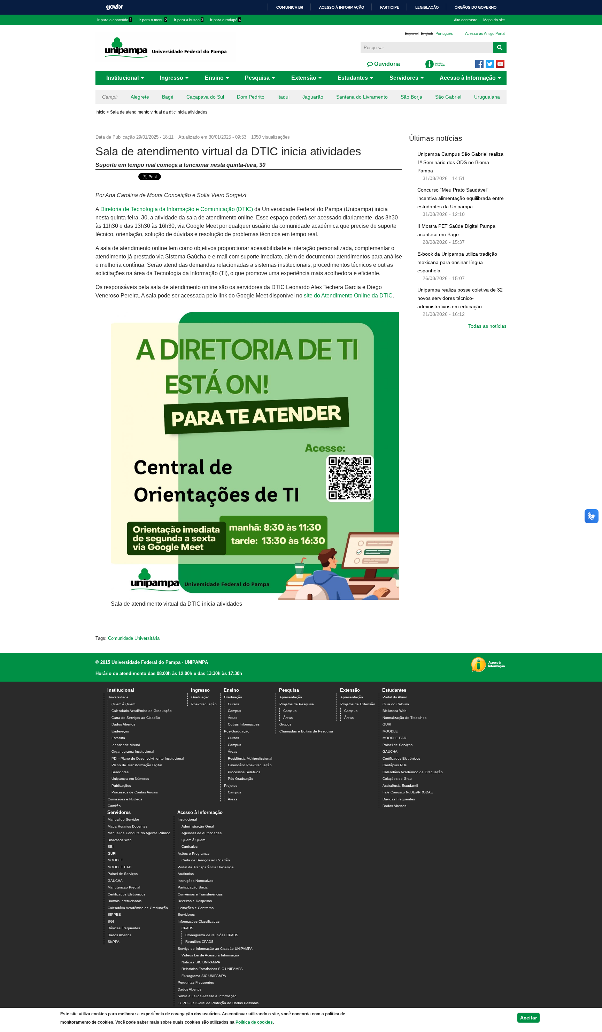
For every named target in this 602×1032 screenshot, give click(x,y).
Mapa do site (494, 20)
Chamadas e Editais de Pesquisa (306, 731)
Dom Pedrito (250, 97)
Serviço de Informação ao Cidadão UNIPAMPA (215, 948)
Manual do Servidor (123, 819)
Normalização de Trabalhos (404, 718)
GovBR (114, 7)
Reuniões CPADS (199, 942)
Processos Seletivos (244, 772)
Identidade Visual (125, 745)
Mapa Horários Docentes (127, 826)
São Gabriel (448, 97)
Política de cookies (254, 1022)
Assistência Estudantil (400, 785)
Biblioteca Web (395, 711)
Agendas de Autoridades (202, 833)
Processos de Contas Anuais (134, 792)
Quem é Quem (123, 704)
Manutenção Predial (124, 887)
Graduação (200, 697)
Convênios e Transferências (200, 894)
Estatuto (118, 738)
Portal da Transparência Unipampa (206, 867)
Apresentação (290, 697)
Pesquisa (257, 78)
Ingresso (171, 78)
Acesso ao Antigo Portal (485, 33)
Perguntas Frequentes (196, 982)
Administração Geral (198, 826)
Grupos (285, 724)
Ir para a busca (188, 20)
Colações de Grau (397, 779)
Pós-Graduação (204, 704)
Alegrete (140, 97)
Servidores (403, 78)
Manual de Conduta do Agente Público (139, 833)
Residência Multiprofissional (250, 758)
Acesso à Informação (468, 78)
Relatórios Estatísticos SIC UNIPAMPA (212, 969)
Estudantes (353, 78)
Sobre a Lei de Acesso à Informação (207, 996)
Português (444, 33)
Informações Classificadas (198, 921)
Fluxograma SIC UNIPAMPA (204, 976)
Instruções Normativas (195, 881)
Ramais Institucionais (124, 901)
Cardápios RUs (395, 765)
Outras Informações (244, 724)
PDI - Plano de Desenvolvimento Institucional (147, 758)
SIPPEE (114, 914)
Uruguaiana (487, 97)
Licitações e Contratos (196, 908)
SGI (111, 921)
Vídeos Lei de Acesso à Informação (210, 955)
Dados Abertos (123, 724)
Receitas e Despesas (195, 901)
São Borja (411, 97)
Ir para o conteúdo (114, 20)
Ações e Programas (193, 853)
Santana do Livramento (362, 97)
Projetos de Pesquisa (296, 704)
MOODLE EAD (394, 738)
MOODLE (390, 731)
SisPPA (113, 942)
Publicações (121, 785)
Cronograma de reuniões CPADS (211, 935)
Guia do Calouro (396, 704)
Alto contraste (465, 20)
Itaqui (283, 97)
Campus (234, 711)
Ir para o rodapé (225, 20)
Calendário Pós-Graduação (250, 765)
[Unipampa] (165, 47)
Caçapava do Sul (205, 97)
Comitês (114, 806)
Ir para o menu (153, 20)
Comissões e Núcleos (125, 799)
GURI (387, 724)
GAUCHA (390, 751)
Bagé (167, 97)
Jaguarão (312, 97)
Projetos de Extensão (357, 704)
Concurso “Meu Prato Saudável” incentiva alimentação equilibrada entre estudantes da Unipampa (460, 198)
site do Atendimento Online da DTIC (348, 295)
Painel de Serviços (397, 745)
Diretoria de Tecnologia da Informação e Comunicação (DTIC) (176, 209)
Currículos (190, 846)
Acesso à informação (341, 7)
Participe (389, 7)
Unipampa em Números (130, 779)
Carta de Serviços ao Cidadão (135, 718)
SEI (111, 846)
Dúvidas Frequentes (399, 799)
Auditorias (186, 874)
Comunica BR (289, 7)
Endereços (120, 731)
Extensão (303, 78)
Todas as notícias (487, 326)
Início (100, 112)
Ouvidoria (386, 64)
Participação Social (193, 887)
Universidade (118, 697)
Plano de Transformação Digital (136, 765)
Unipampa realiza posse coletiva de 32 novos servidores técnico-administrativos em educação (460, 298)
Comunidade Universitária (134, 638)
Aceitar (528, 1018)
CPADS (187, 928)
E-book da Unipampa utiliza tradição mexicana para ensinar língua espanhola (457, 262)
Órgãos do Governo (475, 7)
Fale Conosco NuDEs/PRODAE (408, 792)
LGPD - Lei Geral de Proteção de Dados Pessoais (218, 1003)
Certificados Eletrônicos (401, 758)
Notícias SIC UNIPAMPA (201, 962)
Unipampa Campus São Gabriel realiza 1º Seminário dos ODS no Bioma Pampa (460, 162)
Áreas (232, 718)
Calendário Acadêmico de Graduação (141, 711)
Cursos (233, 704)
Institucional (122, 78)
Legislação (427, 7)
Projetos (230, 785)
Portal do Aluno (395, 697)
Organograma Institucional (132, 751)
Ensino (214, 78)
